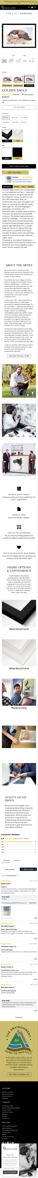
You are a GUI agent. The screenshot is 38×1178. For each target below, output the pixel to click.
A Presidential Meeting (9, 1130)
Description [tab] (7, 187)
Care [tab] (23, 187)
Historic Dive (6, 1132)
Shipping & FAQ (7, 1106)
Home (8, 13)
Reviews (4, 1114)
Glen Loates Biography (9, 1126)
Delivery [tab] (30, 187)
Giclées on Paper (7, 1092)
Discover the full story (19, 356)
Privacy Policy (6, 1110)
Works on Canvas (8, 1094)
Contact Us (5, 1118)
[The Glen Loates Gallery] (14, 7)
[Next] (24, 55)
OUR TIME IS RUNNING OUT (19, 1074)
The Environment (8, 1136)
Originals (5, 1098)
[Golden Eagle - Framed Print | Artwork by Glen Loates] (19, 36)
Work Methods (7, 1128)
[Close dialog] (35, 1145)
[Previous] (13, 55)
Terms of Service (7, 1112)
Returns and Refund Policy (11, 1108)
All (15, 13)
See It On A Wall (14, 172)
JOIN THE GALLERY (10, 1172)
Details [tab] (16, 187)
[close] (36, 2)
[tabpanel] (19, 218)
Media (4, 1134)
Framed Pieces (7, 1096)
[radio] (7, 80)
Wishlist (4, 1116)
